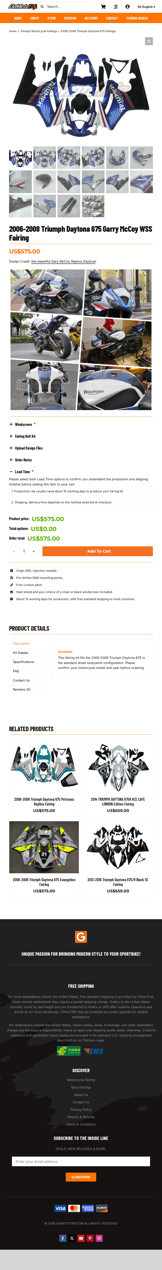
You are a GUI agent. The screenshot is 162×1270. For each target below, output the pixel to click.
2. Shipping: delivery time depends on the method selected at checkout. (61, 502)
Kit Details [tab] (20, 653)
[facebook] (62, 1238)
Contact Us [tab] (21, 680)
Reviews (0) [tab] (22, 689)
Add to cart (99, 551)
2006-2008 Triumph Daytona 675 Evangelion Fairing (44, 882)
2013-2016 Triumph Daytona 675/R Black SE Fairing (118, 882)
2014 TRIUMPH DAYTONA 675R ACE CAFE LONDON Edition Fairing (118, 801)
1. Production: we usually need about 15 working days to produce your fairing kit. (67, 491)
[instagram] (99, 1238)
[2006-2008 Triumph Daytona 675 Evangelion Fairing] (44, 824)
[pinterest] (90, 1238)
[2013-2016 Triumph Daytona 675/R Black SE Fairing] (118, 824)
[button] (149, 41)
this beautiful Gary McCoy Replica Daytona (63, 261)
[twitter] (71, 1238)
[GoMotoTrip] (23, 5)
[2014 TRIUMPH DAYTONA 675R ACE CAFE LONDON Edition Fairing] (118, 743)
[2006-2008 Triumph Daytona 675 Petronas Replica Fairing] (44, 743)
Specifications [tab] (23, 662)
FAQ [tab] (16, 671)
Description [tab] (21, 643)
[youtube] (81, 1238)
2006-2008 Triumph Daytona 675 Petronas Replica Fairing (44, 801)
